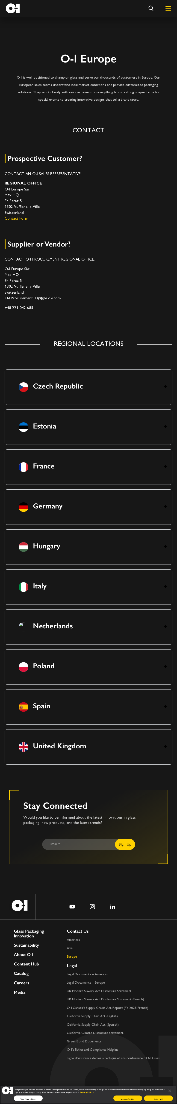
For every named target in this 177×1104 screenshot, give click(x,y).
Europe (72, 956)
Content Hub (26, 964)
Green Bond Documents (84, 1041)
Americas (73, 940)
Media (19, 992)
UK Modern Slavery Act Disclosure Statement (99, 991)
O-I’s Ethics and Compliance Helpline (92, 1049)
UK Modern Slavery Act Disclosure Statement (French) (105, 999)
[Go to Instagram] (92, 906)
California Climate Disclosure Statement (95, 1033)
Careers (21, 983)
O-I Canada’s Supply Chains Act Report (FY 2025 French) (107, 1008)
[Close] (170, 1091)
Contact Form (16, 219)
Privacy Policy (87, 1092)
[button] (88, 387)
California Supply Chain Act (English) (92, 1016)
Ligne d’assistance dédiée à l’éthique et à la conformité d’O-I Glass (113, 1058)
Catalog (21, 973)
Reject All (158, 1099)
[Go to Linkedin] (112, 906)
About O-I (23, 954)
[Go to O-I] (13, 8)
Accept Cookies (127, 1099)
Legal (72, 965)
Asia (70, 948)
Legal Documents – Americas (87, 974)
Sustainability (26, 945)
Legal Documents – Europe (86, 982)
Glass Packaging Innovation (29, 934)
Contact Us (78, 931)
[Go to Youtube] (72, 906)
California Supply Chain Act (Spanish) (93, 1024)
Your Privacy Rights (28, 1099)
